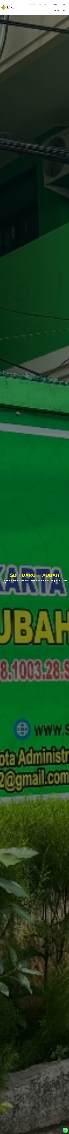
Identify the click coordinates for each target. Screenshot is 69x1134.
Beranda (32, 4)
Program (54, 4)
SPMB (64, 10)
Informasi (56, 10)
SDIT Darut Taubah (11, 7)
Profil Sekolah (42, 4)
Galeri (64, 4)
